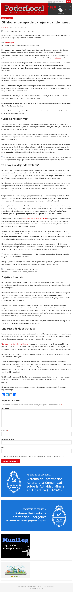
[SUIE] (36, 531)
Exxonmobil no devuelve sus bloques (15, 344)
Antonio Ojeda (9, 43)
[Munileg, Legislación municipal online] (15, 558)
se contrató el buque (34, 219)
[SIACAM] (36, 496)
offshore (58, 58)
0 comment (23, 27)
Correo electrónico (8, 439)
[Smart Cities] (15, 578)
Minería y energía (7, 18)
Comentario (6, 408)
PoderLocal (4, 27)
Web (2, 448)
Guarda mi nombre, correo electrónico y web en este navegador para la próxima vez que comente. (34, 456)
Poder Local (39, 589)
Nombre (4, 431)
